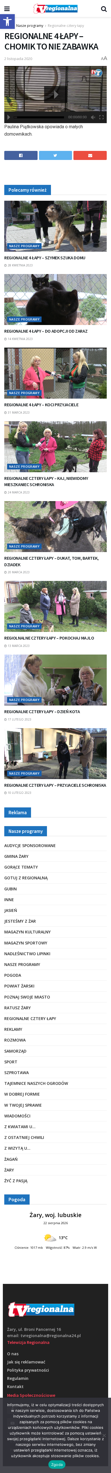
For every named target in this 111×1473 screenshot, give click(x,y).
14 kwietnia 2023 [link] (20, 339)
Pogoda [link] (12, 975)
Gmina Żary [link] (16, 856)
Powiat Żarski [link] (19, 986)
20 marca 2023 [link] (18, 572)
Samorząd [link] (15, 1051)
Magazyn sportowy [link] (25, 943)
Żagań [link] (11, 1159)
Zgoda (57, 1464)
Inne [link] (9, 899)
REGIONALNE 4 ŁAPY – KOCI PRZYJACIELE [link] (41, 404)
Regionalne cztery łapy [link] (66, 25)
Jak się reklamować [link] (26, 1362)
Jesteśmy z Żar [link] (20, 921)
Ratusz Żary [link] (17, 1007)
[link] (7, 21)
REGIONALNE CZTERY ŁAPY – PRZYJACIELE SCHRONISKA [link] (55, 785)
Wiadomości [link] (17, 1116)
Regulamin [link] (17, 1378)
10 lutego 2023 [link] (19, 793)
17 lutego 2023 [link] (19, 719)
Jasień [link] (10, 910)
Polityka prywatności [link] (28, 1370)
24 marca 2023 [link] (18, 492)
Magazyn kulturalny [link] (27, 932)
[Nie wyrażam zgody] (104, 1435)
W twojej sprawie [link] (23, 1105)
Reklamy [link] (13, 1029)
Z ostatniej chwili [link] (24, 1137)
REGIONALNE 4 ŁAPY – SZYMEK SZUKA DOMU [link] (44, 257)
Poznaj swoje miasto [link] (27, 997)
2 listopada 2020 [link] (18, 58)
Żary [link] (9, 1170)
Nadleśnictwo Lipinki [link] (27, 953)
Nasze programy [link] (29, 25)
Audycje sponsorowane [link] (30, 845)
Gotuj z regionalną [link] (26, 877)
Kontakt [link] (15, 1386)
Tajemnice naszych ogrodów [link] (36, 1083)
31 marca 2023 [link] (18, 412)
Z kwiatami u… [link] (20, 1126)
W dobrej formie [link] (22, 1094)
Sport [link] (10, 1061)
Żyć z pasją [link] (15, 1180)
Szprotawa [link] (16, 1072)
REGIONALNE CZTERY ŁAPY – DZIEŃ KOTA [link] (42, 711)
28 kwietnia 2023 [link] (20, 265)
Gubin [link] (10, 889)
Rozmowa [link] (15, 1040)
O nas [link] (12, 1353)
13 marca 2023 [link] (18, 646)
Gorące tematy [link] (21, 867)
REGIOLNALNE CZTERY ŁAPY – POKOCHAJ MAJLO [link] (49, 638)
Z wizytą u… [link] (17, 1148)
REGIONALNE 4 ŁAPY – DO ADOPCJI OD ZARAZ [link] (46, 331)
